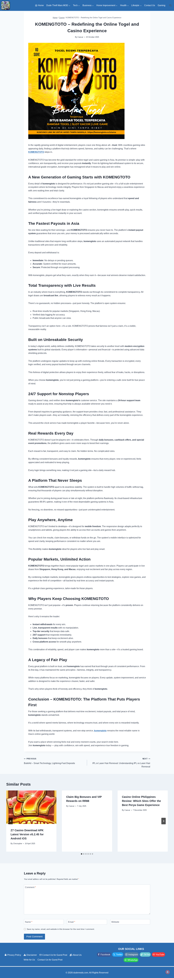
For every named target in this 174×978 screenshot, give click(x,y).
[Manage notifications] (167, 972)
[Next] (163, 821)
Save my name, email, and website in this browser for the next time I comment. (61, 929)
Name (28, 922)
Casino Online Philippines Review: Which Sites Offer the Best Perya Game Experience (141, 801)
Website (115, 922)
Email (71, 922)
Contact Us (149, 5)
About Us (77, 955)
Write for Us (29, 960)
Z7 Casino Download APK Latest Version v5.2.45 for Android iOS (27, 834)
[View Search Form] (170, 5)
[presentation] (31, 807)
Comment (30, 887)
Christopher (17, 844)
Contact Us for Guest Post (54, 955)
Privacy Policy (14, 955)
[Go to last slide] (10, 821)
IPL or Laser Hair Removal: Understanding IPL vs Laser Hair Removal (121, 763)
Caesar (80, 37)
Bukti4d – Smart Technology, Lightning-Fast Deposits (49, 761)
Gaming (161, 5)
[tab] (81, 854)
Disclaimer (32, 955)
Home (41, 5)
